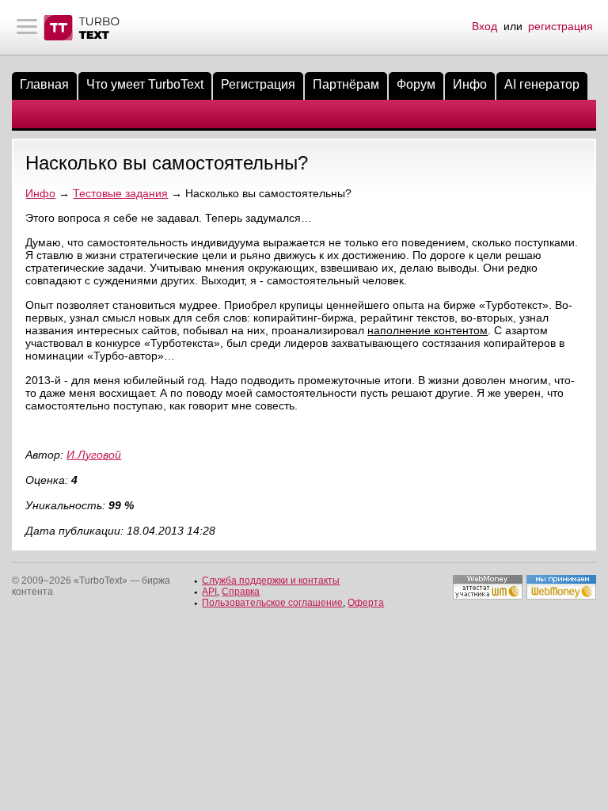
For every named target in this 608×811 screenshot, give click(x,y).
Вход (484, 26)
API (209, 591)
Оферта (366, 602)
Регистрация (258, 84)
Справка (241, 591)
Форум (416, 84)
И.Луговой (93, 454)
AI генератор (542, 84)
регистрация (560, 26)
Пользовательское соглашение (272, 602)
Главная (44, 84)
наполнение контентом (427, 330)
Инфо (470, 84)
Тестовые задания (120, 193)
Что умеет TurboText (144, 84)
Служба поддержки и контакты (271, 580)
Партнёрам (346, 84)
